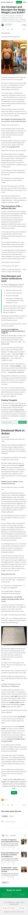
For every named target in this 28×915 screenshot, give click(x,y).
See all (4, 882)
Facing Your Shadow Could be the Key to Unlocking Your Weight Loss (10, 854)
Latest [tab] (7, 835)
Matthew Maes (8, 24)
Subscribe (19, 2)
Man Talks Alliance (17, 405)
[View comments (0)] (8, 29)
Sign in (24, 2)
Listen (24, 25)
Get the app (22, 908)
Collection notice (14, 904)
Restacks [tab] (11, 816)
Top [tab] (3, 835)
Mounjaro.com (13, 285)
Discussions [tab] (13, 835)
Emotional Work (19, 410)
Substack (6, 911)
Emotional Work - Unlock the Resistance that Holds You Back (9, 869)
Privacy (18, 902)
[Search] (25, 835)
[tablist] (8, 816)
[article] (14, 844)
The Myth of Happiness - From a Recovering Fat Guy (10, 840)
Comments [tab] (5, 816)
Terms (22, 902)
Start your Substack (10, 908)
